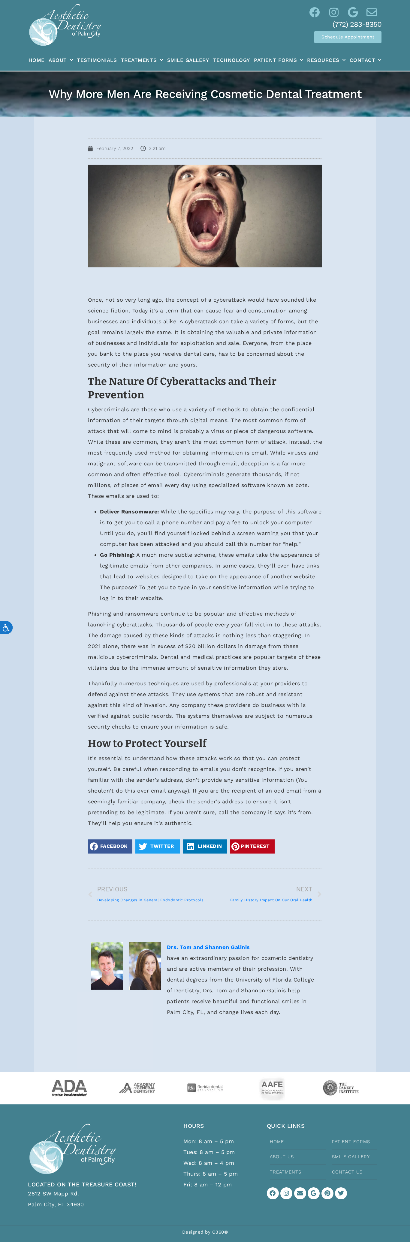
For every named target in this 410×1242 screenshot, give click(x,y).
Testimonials (97, 60)
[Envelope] (300, 1193)
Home (37, 60)
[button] (110, 846)
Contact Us (347, 1172)
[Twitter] (341, 1193)
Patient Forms (275, 60)
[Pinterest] (327, 1193)
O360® (220, 1232)
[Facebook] (273, 1193)
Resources (323, 60)
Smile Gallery (188, 60)
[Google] (314, 1193)
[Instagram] (286, 1193)
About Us (282, 1156)
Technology (231, 60)
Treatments (139, 60)
